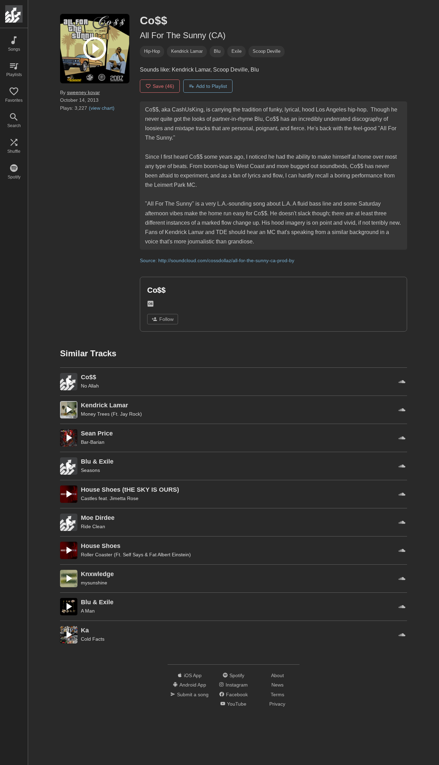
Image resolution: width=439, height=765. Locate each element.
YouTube (236, 704)
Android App (192, 685)
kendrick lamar (187, 51)
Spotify (236, 675)
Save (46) (163, 86)
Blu (217, 51)
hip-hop (152, 51)
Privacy (277, 704)
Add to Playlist (211, 86)
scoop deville (266, 51)
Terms (277, 694)
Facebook (237, 694)
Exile (236, 51)
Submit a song (193, 694)
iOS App (193, 675)
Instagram (237, 685)
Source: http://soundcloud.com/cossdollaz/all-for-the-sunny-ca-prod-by (217, 260)
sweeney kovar (83, 92)
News (277, 685)
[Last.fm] (150, 305)
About (277, 675)
